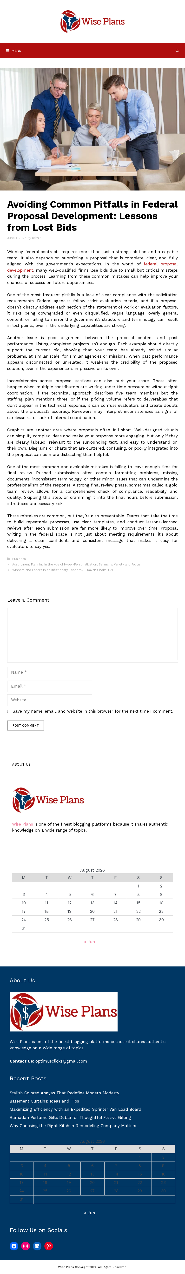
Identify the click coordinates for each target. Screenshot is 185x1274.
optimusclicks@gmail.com (61, 1061)
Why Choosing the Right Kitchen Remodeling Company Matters (73, 1125)
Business (19, 559)
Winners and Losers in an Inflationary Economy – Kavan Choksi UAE (63, 570)
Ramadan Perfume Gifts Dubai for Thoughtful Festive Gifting (70, 1117)
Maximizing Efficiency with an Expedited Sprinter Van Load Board (75, 1109)
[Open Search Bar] (177, 50)
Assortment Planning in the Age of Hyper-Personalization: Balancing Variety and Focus (76, 564)
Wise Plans (22, 824)
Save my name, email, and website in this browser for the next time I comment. (93, 711)
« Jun (89, 941)
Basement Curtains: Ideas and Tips (44, 1101)
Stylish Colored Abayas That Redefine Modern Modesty (64, 1092)
